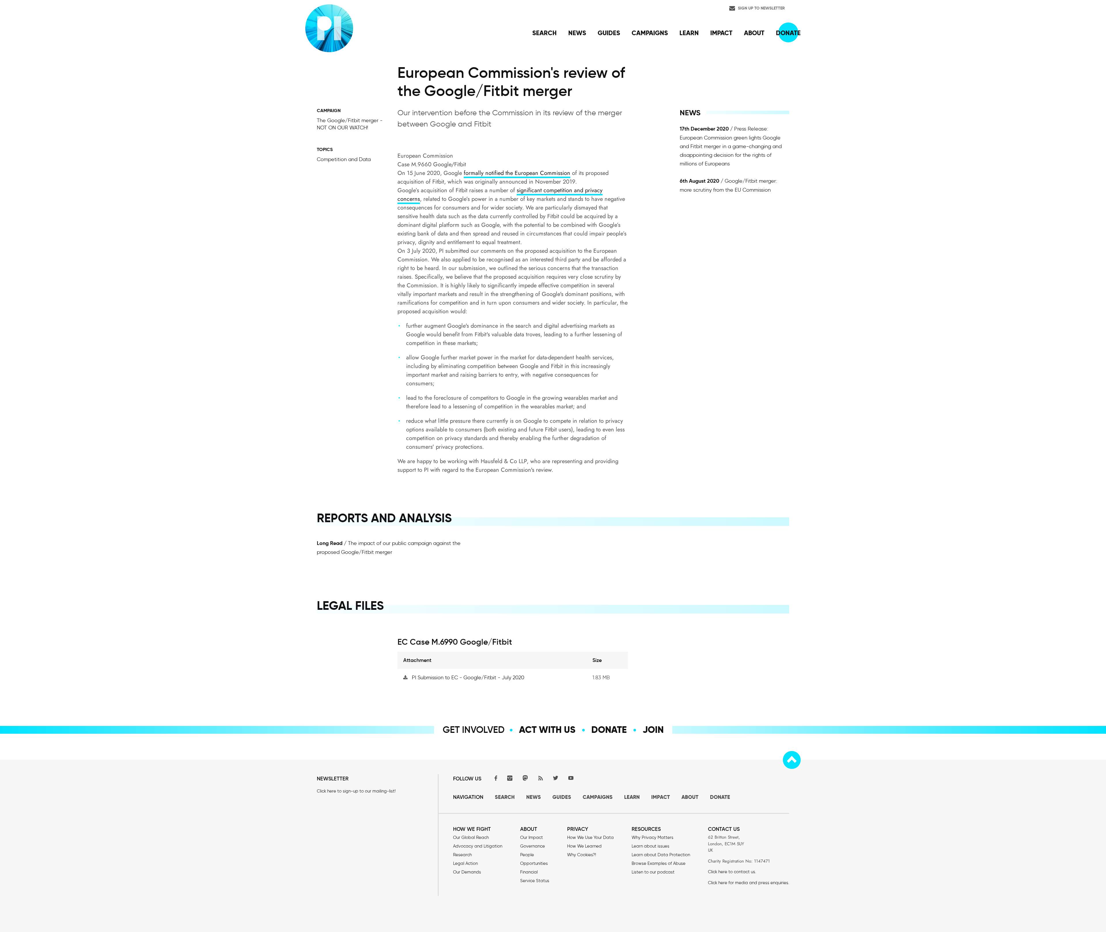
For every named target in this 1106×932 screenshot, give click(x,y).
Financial (529, 872)
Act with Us (547, 729)
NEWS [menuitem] (577, 33)
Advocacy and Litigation (477, 846)
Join (653, 729)
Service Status (534, 880)
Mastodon (525, 778)
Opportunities (534, 863)
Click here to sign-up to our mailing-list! (356, 791)
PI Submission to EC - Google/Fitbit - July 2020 (468, 677)
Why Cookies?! (581, 854)
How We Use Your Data (590, 837)
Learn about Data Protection (661, 854)
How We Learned (584, 846)
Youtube (570, 778)
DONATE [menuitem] (788, 33)
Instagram (509, 778)
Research (462, 854)
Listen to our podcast (653, 872)
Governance (532, 846)
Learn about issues (650, 846)
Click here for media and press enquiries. (748, 882)
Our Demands (467, 872)
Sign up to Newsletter (761, 8)
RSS (540, 778)
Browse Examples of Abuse (658, 863)
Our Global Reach (471, 837)
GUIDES (561, 797)
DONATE (720, 797)
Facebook (494, 778)
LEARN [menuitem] (689, 33)
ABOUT (689, 797)
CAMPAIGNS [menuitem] (650, 33)
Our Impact (531, 837)
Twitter (555, 778)
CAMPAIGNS (598, 797)
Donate (609, 729)
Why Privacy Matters (652, 837)
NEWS (533, 797)
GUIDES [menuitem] (609, 33)
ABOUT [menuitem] (754, 33)
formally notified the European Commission (517, 173)
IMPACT (660, 797)
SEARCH (505, 797)
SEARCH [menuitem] (544, 33)
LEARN (632, 797)
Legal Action (465, 863)
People (527, 854)
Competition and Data (344, 159)
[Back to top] (792, 760)
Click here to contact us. (732, 871)
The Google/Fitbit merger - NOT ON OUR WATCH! (349, 124)
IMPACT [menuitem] (721, 33)
